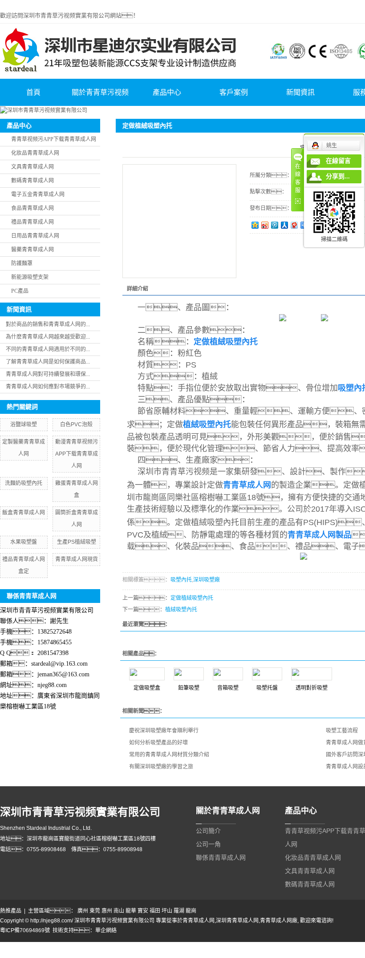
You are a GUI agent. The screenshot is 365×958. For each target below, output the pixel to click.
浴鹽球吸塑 (23, 424)
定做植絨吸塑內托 (191, 598)
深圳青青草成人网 (237, 921)
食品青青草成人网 (32, 208)
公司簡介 (208, 830)
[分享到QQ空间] (255, 224)
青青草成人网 (198, 921)
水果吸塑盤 (23, 542)
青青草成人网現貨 (76, 559)
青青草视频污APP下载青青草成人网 (53, 139)
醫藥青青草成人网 (32, 250)
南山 (119, 911)
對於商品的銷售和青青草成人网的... (48, 324)
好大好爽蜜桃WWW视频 (270, 946)
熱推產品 (10, 911)
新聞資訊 (300, 92)
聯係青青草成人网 (221, 857)
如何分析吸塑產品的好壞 (158, 743)
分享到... (338, 176)
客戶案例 (233, 92)
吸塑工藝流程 (342, 731)
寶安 (143, 911)
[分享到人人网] (284, 224)
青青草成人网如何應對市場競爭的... (48, 387)
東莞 (94, 911)
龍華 (131, 911)
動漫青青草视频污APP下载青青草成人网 (76, 454)
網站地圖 (10, 946)
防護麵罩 (21, 263)
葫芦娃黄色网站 (167, 946)
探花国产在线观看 (116, 954)
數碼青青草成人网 (32, 181)
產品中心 (167, 92)
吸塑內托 (181, 580)
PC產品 (19, 291)
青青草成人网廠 (278, 921)
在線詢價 (275, 245)
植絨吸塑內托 (181, 609)
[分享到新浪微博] (264, 224)
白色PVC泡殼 (76, 424)
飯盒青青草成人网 (23, 512)
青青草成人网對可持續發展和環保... (48, 374)
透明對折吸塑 (312, 688)
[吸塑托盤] (267, 673)
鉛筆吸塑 (188, 688)
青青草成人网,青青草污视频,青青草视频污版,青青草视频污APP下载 (79, 4)
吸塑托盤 (267, 688)
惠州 (106, 911)
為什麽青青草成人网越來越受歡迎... (48, 337)
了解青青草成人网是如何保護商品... (48, 362)
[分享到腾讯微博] (274, 224)
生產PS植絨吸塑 (76, 542)
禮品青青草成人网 (32, 222)
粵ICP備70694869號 (25, 930)
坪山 (167, 911)
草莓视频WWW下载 (323, 946)
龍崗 (191, 911)
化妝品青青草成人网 (35, 153)
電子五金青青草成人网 (38, 194)
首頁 (33, 92)
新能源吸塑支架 (30, 277)
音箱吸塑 (228, 688)
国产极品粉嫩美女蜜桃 (213, 946)
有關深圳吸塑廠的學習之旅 (161, 767)
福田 (155, 911)
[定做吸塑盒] (147, 673)
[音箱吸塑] (228, 673)
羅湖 (179, 911)
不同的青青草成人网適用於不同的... (48, 349)
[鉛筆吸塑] (189, 673)
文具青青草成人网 (32, 167)
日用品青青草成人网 (35, 236)
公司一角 (208, 844)
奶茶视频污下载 (84, 946)
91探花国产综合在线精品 (64, 954)
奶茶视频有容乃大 (42, 946)
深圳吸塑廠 (206, 580)
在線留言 (338, 161)
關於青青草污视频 (100, 92)
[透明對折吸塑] (311, 673)
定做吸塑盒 (147, 688)
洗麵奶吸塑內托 (23, 483)
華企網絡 (106, 930)
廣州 (82, 911)
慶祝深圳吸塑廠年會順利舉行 (164, 731)
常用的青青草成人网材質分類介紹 (169, 755)
